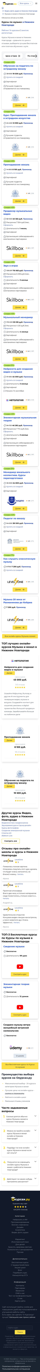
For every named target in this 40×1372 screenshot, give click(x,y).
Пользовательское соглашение (16, 1369)
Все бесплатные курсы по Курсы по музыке (20, 1065)
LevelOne (19, 860)
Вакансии (20, 1291)
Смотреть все (10, 841)
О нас (20, 1298)
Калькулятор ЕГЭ (20, 1275)
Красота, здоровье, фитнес (20, 1247)
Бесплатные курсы (20, 1262)
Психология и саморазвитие (20, 1250)
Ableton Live (7, 836)
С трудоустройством (20, 1265)
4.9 (31, 541)
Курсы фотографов (10, 828)
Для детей (20, 1244)
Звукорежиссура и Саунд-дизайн (16, 825)
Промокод (28, 74)
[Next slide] (36, 56)
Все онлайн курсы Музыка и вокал (20, 636)
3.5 (30, 1048)
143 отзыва (20, 685)
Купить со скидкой (14, 77)
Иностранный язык (20, 1242)
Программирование (20, 1222)
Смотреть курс (19, 974)
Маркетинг (20, 1239)
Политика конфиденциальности (16, 1366)
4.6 (31, 248)
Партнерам (20, 1288)
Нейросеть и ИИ (20, 1220)
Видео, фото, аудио (20, 1232)
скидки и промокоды (14, 1093)
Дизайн (20, 1227)
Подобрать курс (20, 1273)
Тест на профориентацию (20, 1296)
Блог (20, 1270)
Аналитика (20, 1230)
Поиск (20, 1332)
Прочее (20, 1252)
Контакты (20, 1286)
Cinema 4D (6, 833)
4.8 (31, 97)
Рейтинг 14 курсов (10, 30)
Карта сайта (20, 1301)
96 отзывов (20, 752)
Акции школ (20, 1268)
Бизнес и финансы (20, 1225)
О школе (20, 1056)
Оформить (8, 225)
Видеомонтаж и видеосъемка (15, 823)
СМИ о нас (20, 1293)
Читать (20, 874)
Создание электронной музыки (16, 830)
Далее (18, 105)
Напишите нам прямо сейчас (22, 1317)
